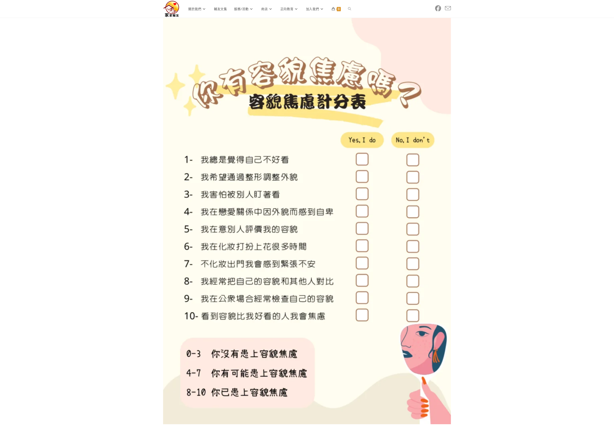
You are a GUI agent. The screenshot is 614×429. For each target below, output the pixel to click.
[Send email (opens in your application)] (448, 8)
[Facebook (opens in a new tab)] (438, 8)
